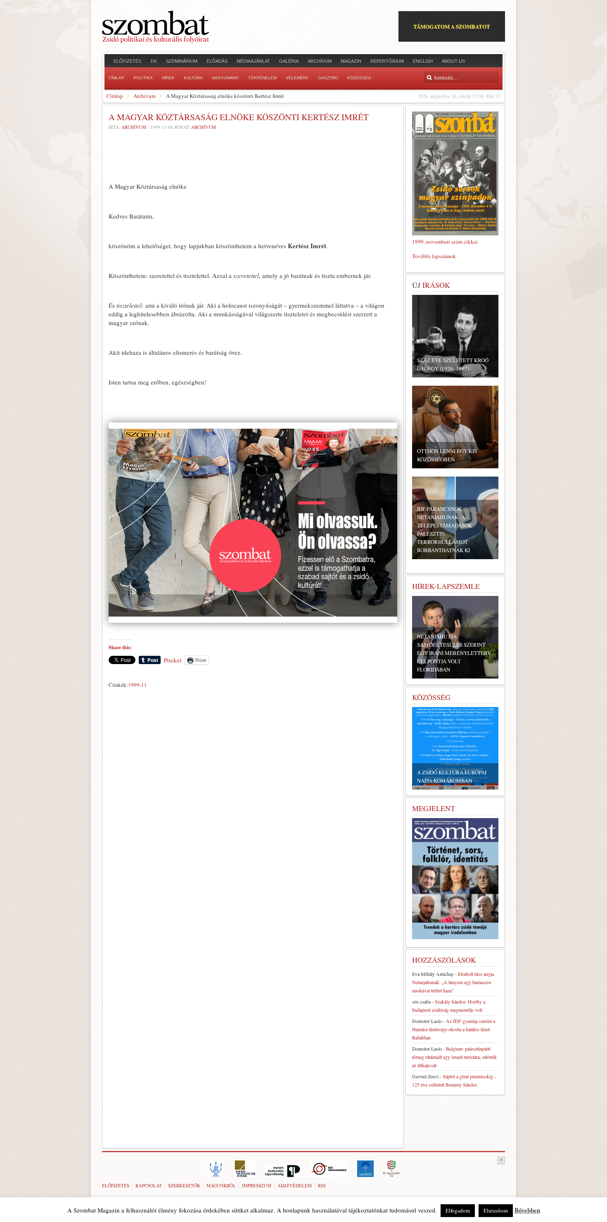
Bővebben (527, 1210)
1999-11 (137, 684)
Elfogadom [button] (458, 1210)
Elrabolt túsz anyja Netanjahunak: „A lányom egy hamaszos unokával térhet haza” (453, 982)
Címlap (115, 96)
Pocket (172, 660)
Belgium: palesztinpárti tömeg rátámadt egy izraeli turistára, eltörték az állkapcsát (454, 1056)
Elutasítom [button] (496, 1210)
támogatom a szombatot (451, 26)
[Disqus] (253, 806)
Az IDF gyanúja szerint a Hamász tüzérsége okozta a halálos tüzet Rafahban (453, 1029)
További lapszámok (434, 256)
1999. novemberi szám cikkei (445, 241)
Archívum (144, 96)
